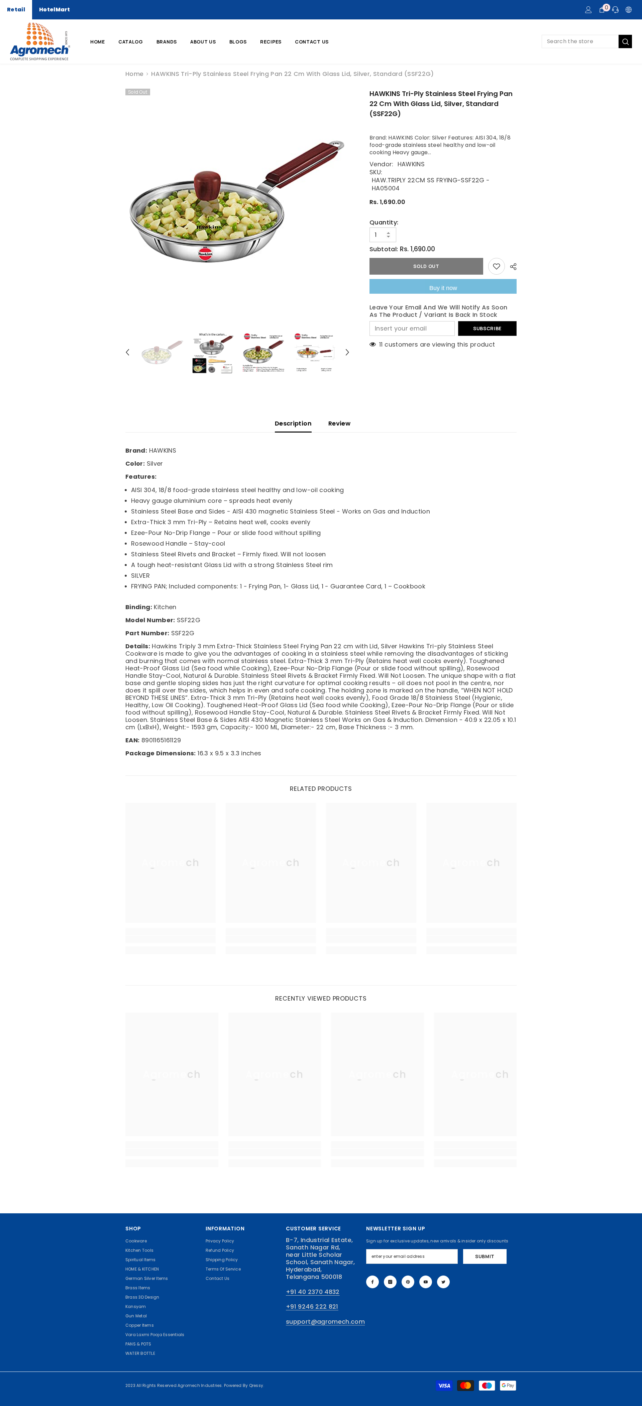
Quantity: (383, 222)
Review (339, 423)
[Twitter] (443, 1282)
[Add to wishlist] (496, 266)
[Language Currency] (628, 9)
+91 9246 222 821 (312, 1306)
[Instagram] (390, 1282)
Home (134, 74)
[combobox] (580, 41)
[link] (170, 939)
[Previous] (127, 352)
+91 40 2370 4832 (313, 1292)
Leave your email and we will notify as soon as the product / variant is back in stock (438, 311)
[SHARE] (511, 267)
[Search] (587, 41)
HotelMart (54, 9)
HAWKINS (411, 164)
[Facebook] (372, 1282)
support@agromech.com (325, 1321)
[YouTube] (425, 1282)
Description (293, 423)
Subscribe (487, 328)
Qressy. (256, 1385)
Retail (16, 9)
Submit (485, 1256)
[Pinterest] (408, 1282)
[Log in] (588, 9)
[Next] (347, 352)
